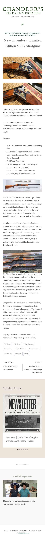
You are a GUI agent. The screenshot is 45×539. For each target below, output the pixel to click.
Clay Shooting (29, 344)
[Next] (38, 420)
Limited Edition (20, 349)
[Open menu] (22, 24)
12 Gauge (7, 344)
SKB (26, 353)
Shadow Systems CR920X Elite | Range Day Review (33, 367)
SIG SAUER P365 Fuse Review (10, 365)
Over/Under (34, 33)
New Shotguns (34, 349)
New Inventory (11, 33)
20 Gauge (17, 344)
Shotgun (18, 353)
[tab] (17, 449)
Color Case (8, 349)
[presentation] (22, 413)
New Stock (23, 33)
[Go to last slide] (6, 420)
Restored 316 (23, 533)
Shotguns (31, 35)
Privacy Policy (22, 465)
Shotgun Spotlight (18, 35)
